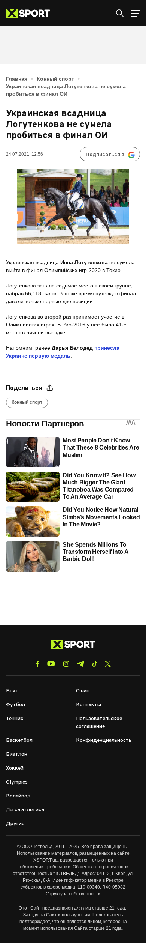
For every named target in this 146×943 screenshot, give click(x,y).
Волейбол (18, 796)
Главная (16, 79)
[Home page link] (31, 13)
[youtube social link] (51, 663)
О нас (82, 691)
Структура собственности (73, 893)
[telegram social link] (80, 664)
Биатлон (16, 754)
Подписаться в (105, 155)
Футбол (15, 705)
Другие (15, 824)
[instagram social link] (66, 664)
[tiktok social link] (94, 664)
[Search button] (119, 13)
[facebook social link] (37, 664)
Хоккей (15, 768)
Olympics (17, 782)
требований (57, 866)
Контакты (88, 705)
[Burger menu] (135, 13)
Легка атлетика (25, 810)
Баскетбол (19, 740)
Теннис (14, 719)
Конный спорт (55, 79)
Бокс (12, 691)
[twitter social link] (108, 664)
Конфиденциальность (103, 740)
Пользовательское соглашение (99, 723)
